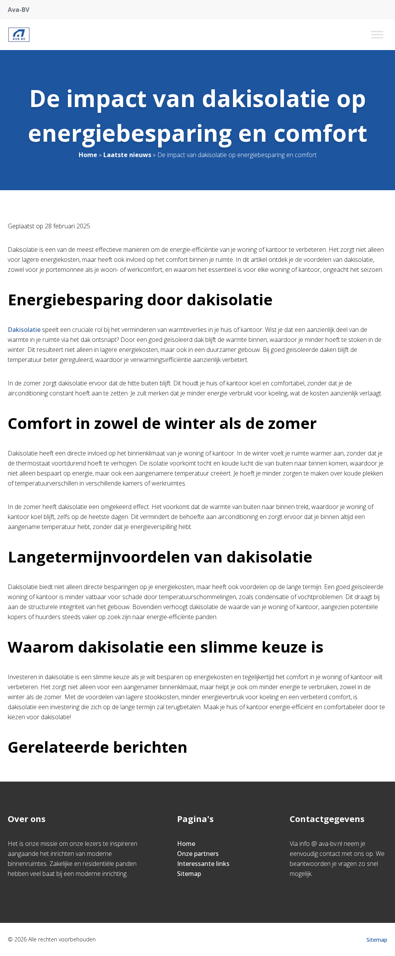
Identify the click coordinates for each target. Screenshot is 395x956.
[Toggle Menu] (377, 34)
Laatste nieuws (127, 155)
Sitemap (189, 873)
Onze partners (198, 853)
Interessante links (203, 863)
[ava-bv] (19, 34)
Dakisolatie (24, 329)
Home (88, 155)
